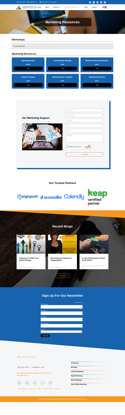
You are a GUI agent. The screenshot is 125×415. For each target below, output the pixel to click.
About (47, 7)
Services (56, 7)
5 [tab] (65, 208)
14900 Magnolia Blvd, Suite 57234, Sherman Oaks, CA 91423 (38, 389)
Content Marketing (77, 371)
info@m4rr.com (33, 2)
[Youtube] (101, 2)
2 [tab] (60, 208)
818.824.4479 (22, 2)
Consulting (74, 363)
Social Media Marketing (79, 384)
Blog (86, 7)
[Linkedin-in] (35, 383)
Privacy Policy (82, 399)
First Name (44, 310)
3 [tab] (61, 208)
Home (39, 7)
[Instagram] (94, 2)
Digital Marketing (76, 376)
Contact (94, 7)
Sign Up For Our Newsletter (49, 2)
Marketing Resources (72, 7)
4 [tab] (63, 208)
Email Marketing (76, 380)
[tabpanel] (27, 197)
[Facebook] (90, 2)
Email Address (45, 304)
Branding (74, 367)
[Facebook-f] (19, 383)
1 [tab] (58, 208)
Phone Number (45, 323)
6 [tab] (67, 208)
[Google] (105, 2)
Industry (43, 329)
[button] (62, 275)
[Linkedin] (97, 2)
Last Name (44, 316)
